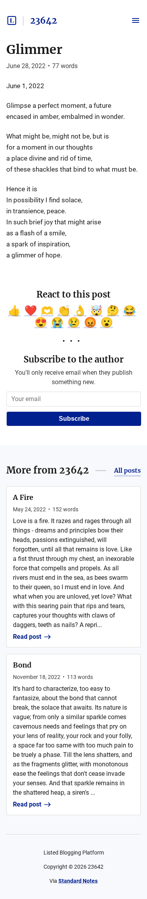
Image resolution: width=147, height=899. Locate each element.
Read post (27, 636)
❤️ (30, 310)
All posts (127, 470)
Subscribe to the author (73, 359)
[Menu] (135, 20)
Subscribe (74, 418)
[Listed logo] (11, 20)
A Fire (23, 497)
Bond (22, 665)
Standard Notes (78, 881)
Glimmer (34, 49)
